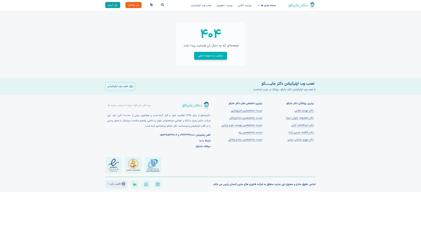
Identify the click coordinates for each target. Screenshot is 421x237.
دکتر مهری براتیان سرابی (300, 140)
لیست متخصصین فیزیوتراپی (246, 111)
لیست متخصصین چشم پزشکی (245, 140)
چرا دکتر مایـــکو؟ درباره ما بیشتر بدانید (131, 105)
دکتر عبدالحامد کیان (302, 125)
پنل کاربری (113, 5)
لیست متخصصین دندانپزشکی (246, 118)
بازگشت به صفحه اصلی (210, 56)
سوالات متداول (203, 146)
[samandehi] (133, 165)
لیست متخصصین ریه (250, 132)
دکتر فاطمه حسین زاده (301, 132)
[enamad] (113, 165)
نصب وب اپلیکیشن (201, 5)
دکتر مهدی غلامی (304, 111)
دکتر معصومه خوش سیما (300, 118)
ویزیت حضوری (224, 5)
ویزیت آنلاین (244, 5)
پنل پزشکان (133, 5)
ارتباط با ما (204, 141)
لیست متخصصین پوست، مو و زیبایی (242, 125)
